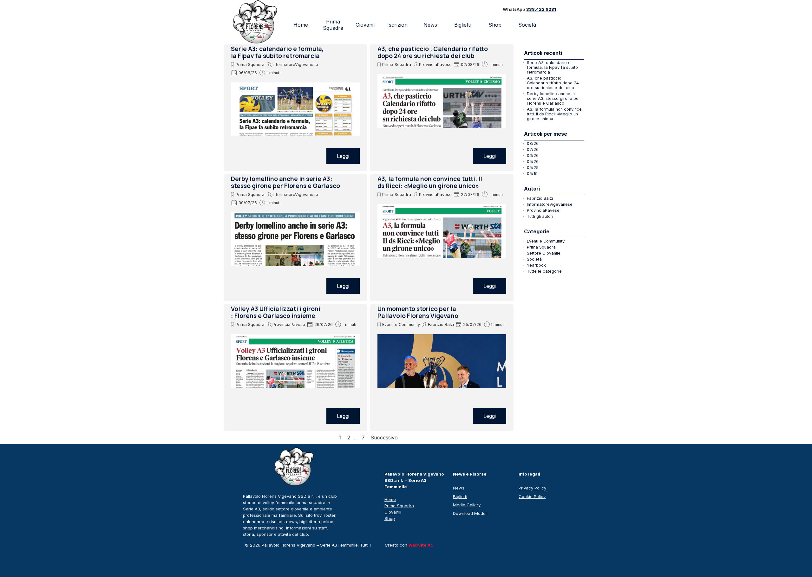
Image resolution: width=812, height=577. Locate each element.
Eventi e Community (401, 324)
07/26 (533, 149)
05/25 (533, 167)
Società (534, 259)
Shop (494, 25)
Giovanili (366, 25)
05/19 (532, 173)
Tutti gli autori (540, 216)
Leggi (343, 156)
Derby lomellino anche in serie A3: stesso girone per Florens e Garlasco (285, 182)
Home (300, 25)
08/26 (533, 143)
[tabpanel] (538, 9)
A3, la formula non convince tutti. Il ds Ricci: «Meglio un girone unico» (429, 182)
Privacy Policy (532, 487)
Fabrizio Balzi (441, 324)
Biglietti (462, 25)
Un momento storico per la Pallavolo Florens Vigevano (417, 312)
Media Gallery (467, 504)
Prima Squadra (333, 24)
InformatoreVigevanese (295, 64)
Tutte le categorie (544, 271)
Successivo (384, 437)
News (430, 25)
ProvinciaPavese (435, 64)
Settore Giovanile (543, 253)
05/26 (533, 161)
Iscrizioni (398, 25)
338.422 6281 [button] (541, 9)
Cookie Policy (532, 496)
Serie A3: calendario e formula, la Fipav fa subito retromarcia (277, 52)
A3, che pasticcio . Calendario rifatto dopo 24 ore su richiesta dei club (432, 52)
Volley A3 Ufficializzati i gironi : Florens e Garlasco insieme (275, 312)
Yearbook (536, 265)
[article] (295, 107)
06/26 (533, 155)
